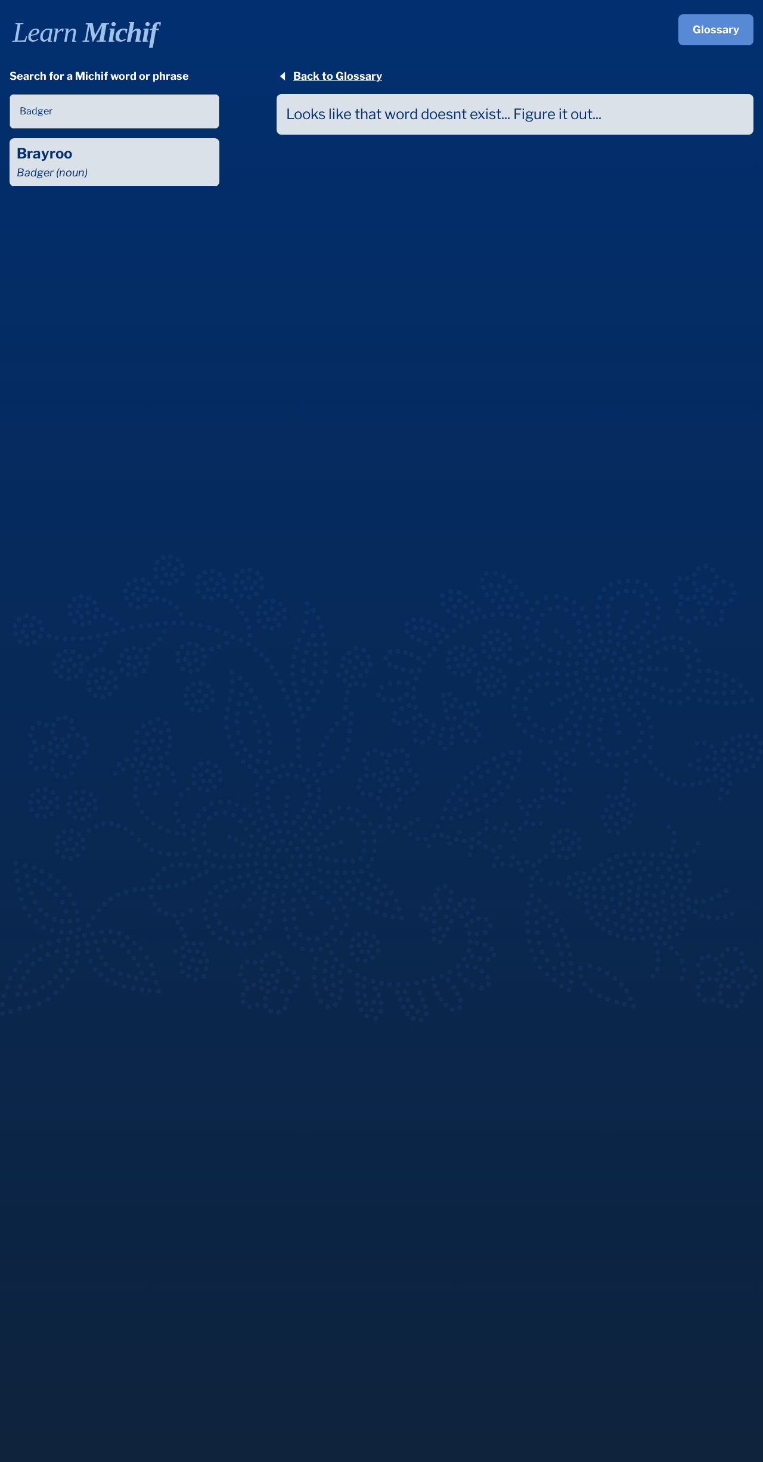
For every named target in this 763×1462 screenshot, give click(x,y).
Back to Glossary (337, 76)
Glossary (716, 29)
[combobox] (114, 111)
